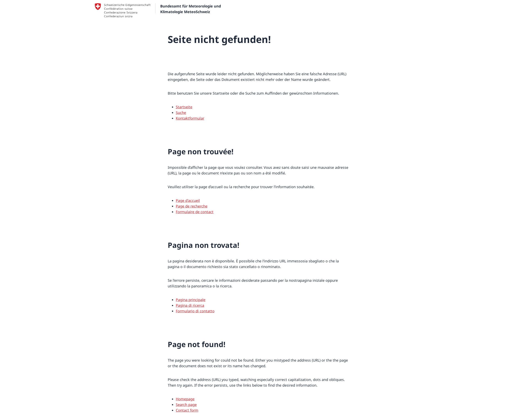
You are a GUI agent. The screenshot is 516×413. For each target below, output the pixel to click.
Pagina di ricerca (190, 305)
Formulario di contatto (195, 311)
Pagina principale (190, 299)
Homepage (185, 398)
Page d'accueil (188, 200)
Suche (181, 112)
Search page (186, 404)
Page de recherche (191, 206)
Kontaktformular (190, 118)
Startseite (184, 106)
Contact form (187, 410)
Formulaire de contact (194, 211)
